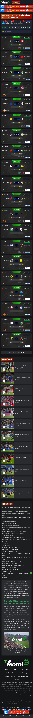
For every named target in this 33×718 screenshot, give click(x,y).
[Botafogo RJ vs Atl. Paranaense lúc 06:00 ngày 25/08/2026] (16, 213)
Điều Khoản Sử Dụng (21, 673)
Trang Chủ (7, 669)
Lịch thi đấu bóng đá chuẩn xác (10, 563)
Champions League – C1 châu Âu (11, 547)
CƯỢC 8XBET (16, 2)
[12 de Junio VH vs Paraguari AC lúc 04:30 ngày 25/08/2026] (16, 56)
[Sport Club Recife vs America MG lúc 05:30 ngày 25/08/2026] (16, 150)
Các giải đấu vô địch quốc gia (10, 549)
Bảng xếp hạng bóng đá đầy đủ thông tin (13, 565)
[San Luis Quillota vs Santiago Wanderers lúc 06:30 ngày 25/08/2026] (16, 276)
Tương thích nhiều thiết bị (8, 535)
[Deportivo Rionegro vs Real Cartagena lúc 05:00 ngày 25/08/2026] (16, 119)
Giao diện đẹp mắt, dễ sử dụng (10, 525)
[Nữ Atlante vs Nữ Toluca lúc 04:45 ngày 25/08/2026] (16, 87)
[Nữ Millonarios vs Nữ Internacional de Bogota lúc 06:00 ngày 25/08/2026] (16, 245)
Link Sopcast (25, 669)
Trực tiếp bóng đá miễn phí (9, 521)
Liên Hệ (17, 679)
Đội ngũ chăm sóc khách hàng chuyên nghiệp (14, 531)
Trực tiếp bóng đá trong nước (10, 551)
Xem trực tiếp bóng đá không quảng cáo (13, 537)
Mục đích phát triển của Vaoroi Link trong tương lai (15, 511)
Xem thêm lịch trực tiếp (16, 352)
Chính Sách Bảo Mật (10, 676)
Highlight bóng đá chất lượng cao (11, 569)
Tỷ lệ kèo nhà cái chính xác (9, 571)
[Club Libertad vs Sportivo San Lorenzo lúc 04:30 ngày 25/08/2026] (16, 41)
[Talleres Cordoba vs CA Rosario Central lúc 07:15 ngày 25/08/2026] (16, 323)
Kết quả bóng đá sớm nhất (9, 567)
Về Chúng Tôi (9, 673)
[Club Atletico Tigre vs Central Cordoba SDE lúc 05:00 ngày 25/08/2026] (16, 103)
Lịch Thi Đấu (16, 669)
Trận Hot (13, 27)
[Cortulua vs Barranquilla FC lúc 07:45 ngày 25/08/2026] (16, 338)
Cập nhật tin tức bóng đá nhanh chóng (12, 561)
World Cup (5, 543)
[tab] (4, 22)
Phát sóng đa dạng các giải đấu (10, 523)
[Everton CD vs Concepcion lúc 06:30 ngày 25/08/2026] (16, 260)
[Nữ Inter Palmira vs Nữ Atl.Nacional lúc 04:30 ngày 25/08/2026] (16, 72)
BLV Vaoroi (22, 27)
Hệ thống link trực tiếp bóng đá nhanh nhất (13, 533)
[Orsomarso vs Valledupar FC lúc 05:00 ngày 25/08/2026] (16, 134)
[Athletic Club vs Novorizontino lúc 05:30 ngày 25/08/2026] (16, 165)
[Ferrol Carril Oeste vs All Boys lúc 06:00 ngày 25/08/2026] (16, 229)
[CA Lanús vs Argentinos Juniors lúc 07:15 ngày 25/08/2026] (16, 307)
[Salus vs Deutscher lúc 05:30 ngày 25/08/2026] (16, 198)
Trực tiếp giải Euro (7, 545)
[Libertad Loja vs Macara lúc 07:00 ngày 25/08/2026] (16, 291)
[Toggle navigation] (31, 2)
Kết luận (4, 577)
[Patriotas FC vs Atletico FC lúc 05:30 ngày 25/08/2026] (16, 182)
